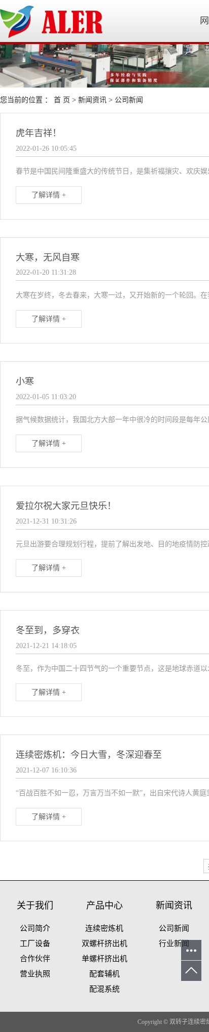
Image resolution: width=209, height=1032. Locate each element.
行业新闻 (174, 943)
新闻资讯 (92, 100)
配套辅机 (104, 974)
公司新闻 (129, 100)
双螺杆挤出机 (104, 943)
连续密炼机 (104, 928)
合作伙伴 (35, 959)
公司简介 (35, 928)
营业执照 (35, 974)
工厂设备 (35, 943)
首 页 (62, 100)
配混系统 (104, 989)
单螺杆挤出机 (104, 959)
